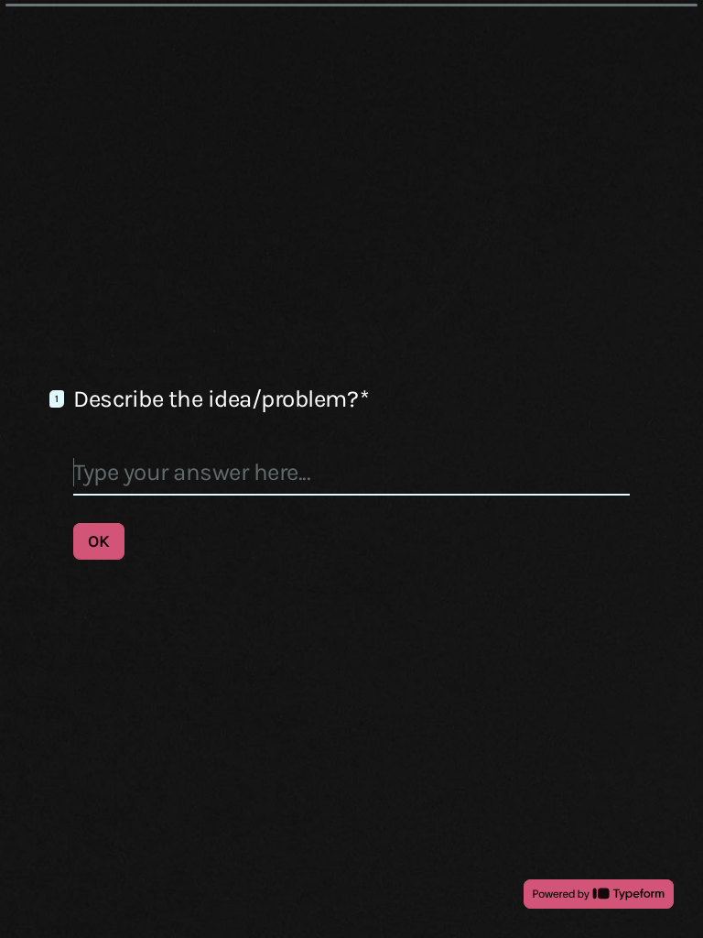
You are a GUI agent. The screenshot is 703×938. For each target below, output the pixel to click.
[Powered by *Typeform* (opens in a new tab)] (599, 894)
